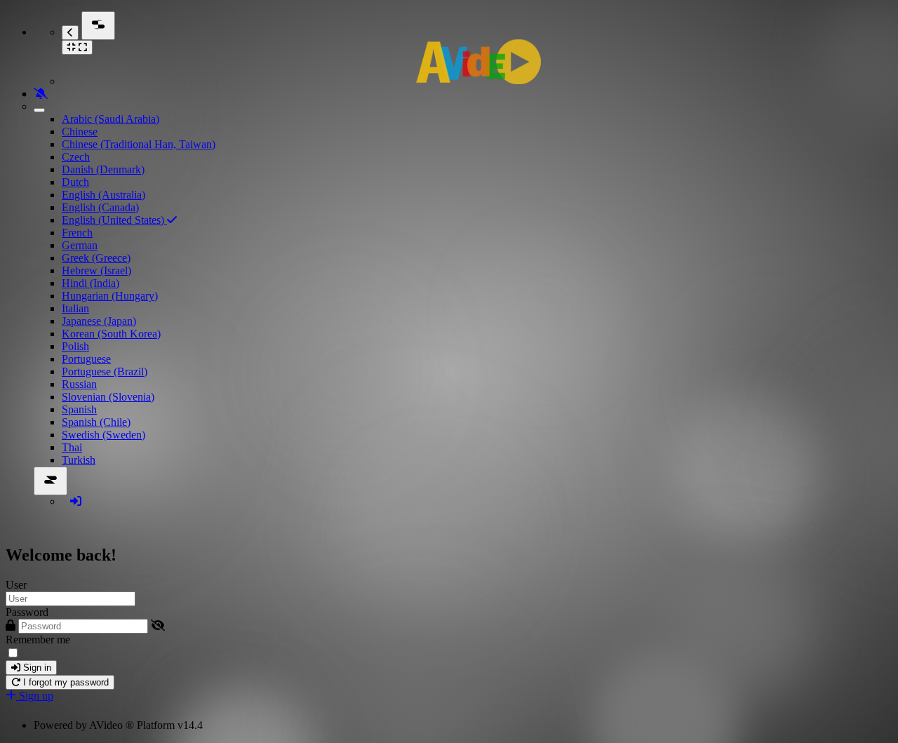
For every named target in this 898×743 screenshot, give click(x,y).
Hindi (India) (90, 283)
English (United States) (114, 220)
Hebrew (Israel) (96, 270)
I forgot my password (64, 682)
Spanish (79, 409)
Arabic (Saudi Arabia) (110, 119)
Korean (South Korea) (111, 334)
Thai (72, 447)
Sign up (34, 696)
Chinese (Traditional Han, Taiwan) (138, 144)
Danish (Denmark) (103, 169)
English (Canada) (100, 207)
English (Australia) (103, 195)
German (80, 245)
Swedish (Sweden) (103, 435)
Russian (79, 384)
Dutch (75, 182)
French (77, 233)
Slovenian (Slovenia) (108, 397)
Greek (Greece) (96, 258)
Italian (75, 308)
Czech (76, 157)
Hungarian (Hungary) (110, 296)
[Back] (70, 32)
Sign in (35, 667)
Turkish (78, 460)
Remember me (38, 639)
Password (27, 612)
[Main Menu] (98, 25)
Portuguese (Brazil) (104, 371)
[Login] (76, 501)
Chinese (80, 132)
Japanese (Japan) (99, 321)
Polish (75, 346)
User (16, 585)
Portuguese (86, 359)
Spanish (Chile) (96, 422)
